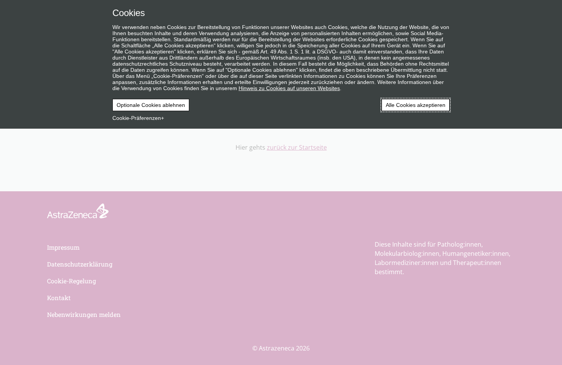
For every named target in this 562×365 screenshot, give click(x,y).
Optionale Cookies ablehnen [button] (151, 105)
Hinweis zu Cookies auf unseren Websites (289, 88)
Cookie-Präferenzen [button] (136, 118)
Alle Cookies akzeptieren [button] (415, 105)
